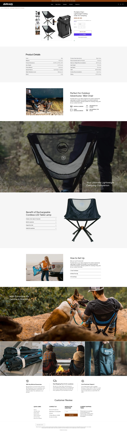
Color (75, 23)
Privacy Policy (36, 412)
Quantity (75, 26)
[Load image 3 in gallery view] (37, 23)
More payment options (82, 37)
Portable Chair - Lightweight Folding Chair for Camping (14, 8)
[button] (118, 4)
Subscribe (71, 415)
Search (35, 409)
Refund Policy (36, 413)
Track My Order (37, 411)
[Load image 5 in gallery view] (37, 32)
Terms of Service (37, 415)
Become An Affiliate (38, 418)
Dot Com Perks (37, 416)
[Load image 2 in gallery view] (37, 18)
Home (2, 8)
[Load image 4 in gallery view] (37, 28)
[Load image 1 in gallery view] (37, 13)
